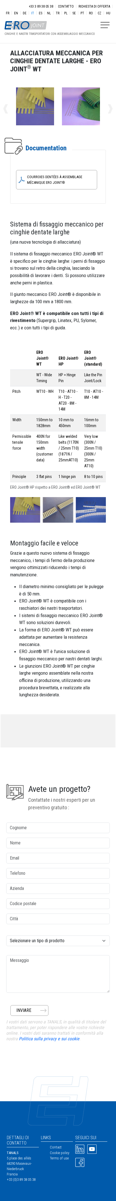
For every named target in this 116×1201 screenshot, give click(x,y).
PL (66, 13)
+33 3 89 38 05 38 (41, 6)
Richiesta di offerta (94, 6)
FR (7, 13)
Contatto (66, 6)
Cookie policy (59, 1153)
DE (24, 13)
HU (108, 13)
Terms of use (59, 1158)
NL (49, 13)
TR (57, 13)
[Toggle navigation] (105, 25)
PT (82, 13)
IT (32, 13)
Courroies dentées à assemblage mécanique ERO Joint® (54, 180)
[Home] (47, 22)
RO (91, 13)
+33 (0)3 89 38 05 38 (21, 1179)
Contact (56, 1147)
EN (16, 13)
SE (74, 13)
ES (40, 13)
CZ (99, 13)
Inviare (23, 1010)
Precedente (11, 109)
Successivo (104, 109)
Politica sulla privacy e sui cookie (49, 1038)
